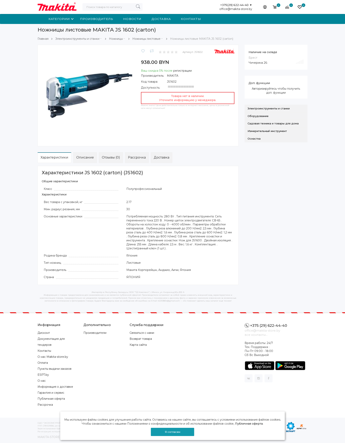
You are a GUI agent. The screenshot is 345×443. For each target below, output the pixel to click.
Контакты (191, 19)
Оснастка (254, 138)
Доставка (161, 19)
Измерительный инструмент (267, 131)
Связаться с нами (142, 333)
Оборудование (258, 116)
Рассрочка (137, 157)
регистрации (182, 70)
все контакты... (256, 335)
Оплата (43, 363)
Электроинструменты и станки (77, 39)
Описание (85, 157)
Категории (59, 19)
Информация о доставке (55, 386)
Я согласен (172, 431)
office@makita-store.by (235, 9)
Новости (132, 19)
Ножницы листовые (146, 39)
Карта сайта (138, 345)
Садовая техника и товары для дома (273, 123)
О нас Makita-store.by (53, 357)
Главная (43, 39)
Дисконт (44, 333)
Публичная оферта (51, 398)
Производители (94, 333)
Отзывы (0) (111, 157)
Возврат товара (141, 339)
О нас (42, 381)
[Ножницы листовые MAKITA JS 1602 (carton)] (88, 95)
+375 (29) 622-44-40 (268, 325)
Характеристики (54, 157)
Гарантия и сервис (51, 392)
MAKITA (172, 75)
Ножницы (116, 39)
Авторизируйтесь (264, 88)
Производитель (96, 19)
